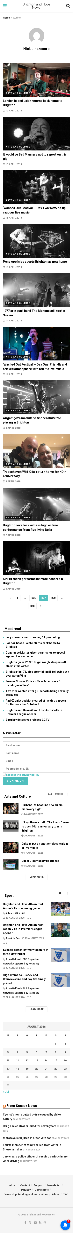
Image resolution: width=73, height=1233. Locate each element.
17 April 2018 (13, 110)
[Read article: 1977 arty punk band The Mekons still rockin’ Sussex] (36, 290)
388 (53, 597)
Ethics (55, 1194)
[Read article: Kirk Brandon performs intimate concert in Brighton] (36, 558)
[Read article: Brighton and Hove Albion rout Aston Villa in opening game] (60, 909)
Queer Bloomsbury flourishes (40, 860)
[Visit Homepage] (36, 6)
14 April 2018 (13, 320)
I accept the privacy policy (22, 774)
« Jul (6, 1091)
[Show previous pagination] (10, 598)
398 (32, 606)
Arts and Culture (18, 93)
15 (55, 1060)
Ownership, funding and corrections (26, 1194)
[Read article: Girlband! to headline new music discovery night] (10, 808)
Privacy (26, 1189)
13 (36, 1060)
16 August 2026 (33, 866)
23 (65, 1068)
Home (6, 17)
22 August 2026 (15, 968)
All (50, 794)
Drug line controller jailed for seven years (29, 1126)
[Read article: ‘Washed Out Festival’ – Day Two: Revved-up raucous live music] (36, 187)
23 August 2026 (15, 917)
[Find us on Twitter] (30, 1223)
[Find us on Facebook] (25, 1223)
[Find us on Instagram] (45, 1223)
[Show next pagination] (41, 606)
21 (46, 1068)
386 (34, 597)
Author (17, 17)
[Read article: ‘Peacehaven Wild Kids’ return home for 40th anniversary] (36, 451)
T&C (66, 1194)
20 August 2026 (33, 835)
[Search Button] (68, 6)
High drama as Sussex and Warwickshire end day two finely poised (24, 979)
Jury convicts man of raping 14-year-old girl (34, 637)
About (12, 1185)
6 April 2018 (12, 588)
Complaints (42, 1189)
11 (17, 1060)
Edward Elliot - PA (15, 913)
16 (65, 1060)
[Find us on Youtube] (35, 1223)
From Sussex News (21, 1106)
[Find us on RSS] (40, 1223)
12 (27, 1060)
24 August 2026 (33, 814)
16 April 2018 (13, 164)
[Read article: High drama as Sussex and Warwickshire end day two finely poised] (60, 980)
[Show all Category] (67, 794)
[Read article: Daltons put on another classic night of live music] (10, 847)
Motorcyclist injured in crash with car (27, 1138)
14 (46, 1060)
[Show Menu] (5, 6)
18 (17, 1068)
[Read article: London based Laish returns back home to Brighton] (36, 80)
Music (59, 794)
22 (55, 1068)
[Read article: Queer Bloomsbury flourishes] (10, 864)
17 (8, 1068)
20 (36, 1068)
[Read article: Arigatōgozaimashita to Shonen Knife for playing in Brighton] (36, 397)
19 (27, 1068)
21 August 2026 (15, 997)
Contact (25, 1185)
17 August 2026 (33, 852)
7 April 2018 (12, 535)
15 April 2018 (13, 217)
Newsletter (54, 1185)
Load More (37, 877)
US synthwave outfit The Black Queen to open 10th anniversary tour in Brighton (45, 826)
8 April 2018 (12, 428)
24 (8, 1077)
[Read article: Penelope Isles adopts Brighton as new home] (36, 241)
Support (38, 1185)
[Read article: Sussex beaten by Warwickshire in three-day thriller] (60, 955)
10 (8, 1060)
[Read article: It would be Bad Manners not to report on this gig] (36, 133)
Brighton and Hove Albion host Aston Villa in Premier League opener (23, 929)
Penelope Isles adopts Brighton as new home (35, 261)
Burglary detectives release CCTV (27, 719)
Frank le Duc (13, 938)
